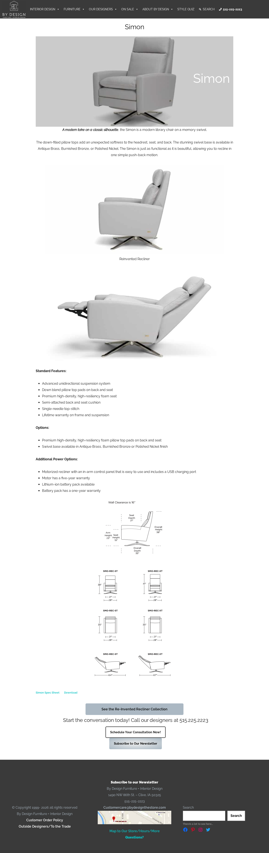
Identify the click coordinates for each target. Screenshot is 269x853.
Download (70, 692)
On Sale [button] (127, 9)
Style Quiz (185, 9)
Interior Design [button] (42, 9)
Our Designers (101, 9)
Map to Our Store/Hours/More (134, 831)
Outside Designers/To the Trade (45, 826)
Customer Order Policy (44, 820)
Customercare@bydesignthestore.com (134, 808)
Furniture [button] (72, 9)
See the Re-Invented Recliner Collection (134, 709)
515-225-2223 (232, 9)
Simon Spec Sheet (47, 692)
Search (209, 9)
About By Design (155, 9)
